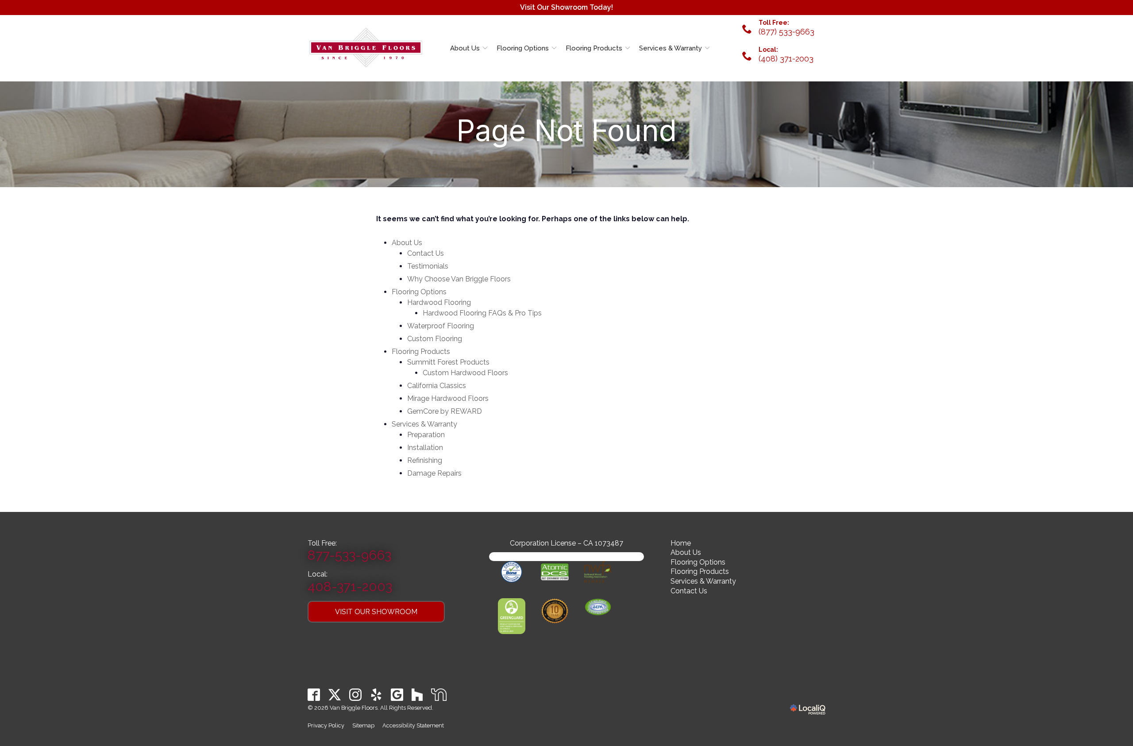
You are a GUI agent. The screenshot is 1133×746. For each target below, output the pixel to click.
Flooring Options (523, 48)
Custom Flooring (434, 339)
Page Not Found (566, 131)
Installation (425, 447)
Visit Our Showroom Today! (566, 7)
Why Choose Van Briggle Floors (459, 279)
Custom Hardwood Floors (465, 373)
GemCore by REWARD (444, 411)
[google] (397, 694)
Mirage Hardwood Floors (448, 398)
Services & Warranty (670, 48)
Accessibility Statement (413, 725)
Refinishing (424, 460)
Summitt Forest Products (448, 362)
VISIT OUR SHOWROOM (376, 612)
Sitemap (363, 725)
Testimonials (427, 266)
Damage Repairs (434, 473)
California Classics (436, 385)
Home (681, 543)
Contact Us (425, 253)
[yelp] (376, 694)
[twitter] (334, 694)
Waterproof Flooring (440, 326)
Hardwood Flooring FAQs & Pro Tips (482, 313)
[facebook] (314, 694)
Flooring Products (594, 48)
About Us (465, 48)
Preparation (426, 435)
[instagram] (355, 694)
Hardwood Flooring (439, 302)
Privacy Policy (326, 725)
